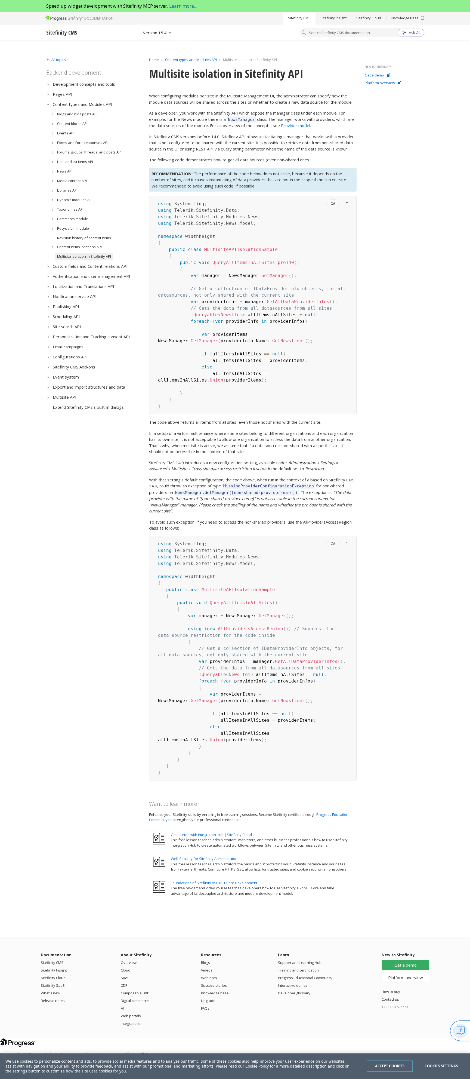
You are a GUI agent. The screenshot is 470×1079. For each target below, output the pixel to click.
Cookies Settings (441, 1065)
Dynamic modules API (74, 199)
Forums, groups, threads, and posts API (89, 152)
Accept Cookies (390, 1065)
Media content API (72, 180)
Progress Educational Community (305, 977)
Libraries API (67, 190)
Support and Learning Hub (299, 962)
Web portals (131, 1015)
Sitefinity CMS (299, 18)
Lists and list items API (75, 161)
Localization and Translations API (83, 286)
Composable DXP (135, 993)
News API (64, 171)
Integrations (131, 1023)
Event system (66, 377)
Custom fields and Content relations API (90, 266)
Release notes (53, 1000)
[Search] (304, 33)
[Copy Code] (347, 203)
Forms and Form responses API (82, 142)
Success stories (214, 985)
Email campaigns (68, 346)
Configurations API (70, 356)
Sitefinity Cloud (368, 18)
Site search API (67, 326)
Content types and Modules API (82, 104)
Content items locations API (79, 246)
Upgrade (208, 1000)
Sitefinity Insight (333, 18)
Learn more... (183, 6)
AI (122, 1008)
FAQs (205, 1008)
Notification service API (75, 296)
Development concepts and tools (84, 84)
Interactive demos (293, 985)
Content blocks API (72, 123)
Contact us (390, 999)
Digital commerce (135, 1000)
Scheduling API (66, 316)
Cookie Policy (257, 1066)
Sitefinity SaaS (53, 985)
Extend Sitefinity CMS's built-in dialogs (88, 407)
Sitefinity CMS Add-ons (74, 367)
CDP (124, 985)
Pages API (62, 94)
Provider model (295, 125)
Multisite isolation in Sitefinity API (84, 256)
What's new (50, 993)
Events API (65, 133)
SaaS (125, 977)
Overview (129, 962)
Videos (206, 970)
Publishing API (66, 306)
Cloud (125, 970)
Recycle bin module (73, 228)
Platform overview (380, 82)
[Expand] (48, 84)
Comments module (72, 218)
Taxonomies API (70, 209)
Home (154, 59)
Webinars (209, 977)
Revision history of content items (84, 237)
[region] (235, 1066)
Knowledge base (215, 993)
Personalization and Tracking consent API (91, 336)
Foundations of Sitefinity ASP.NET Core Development (214, 882)
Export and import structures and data (89, 387)
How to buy (391, 991)
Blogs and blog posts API (77, 114)
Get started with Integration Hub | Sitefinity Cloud (211, 834)
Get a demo (374, 75)
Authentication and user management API (91, 276)
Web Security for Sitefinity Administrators (205, 858)
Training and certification (298, 970)
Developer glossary (294, 993)
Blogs (205, 962)
